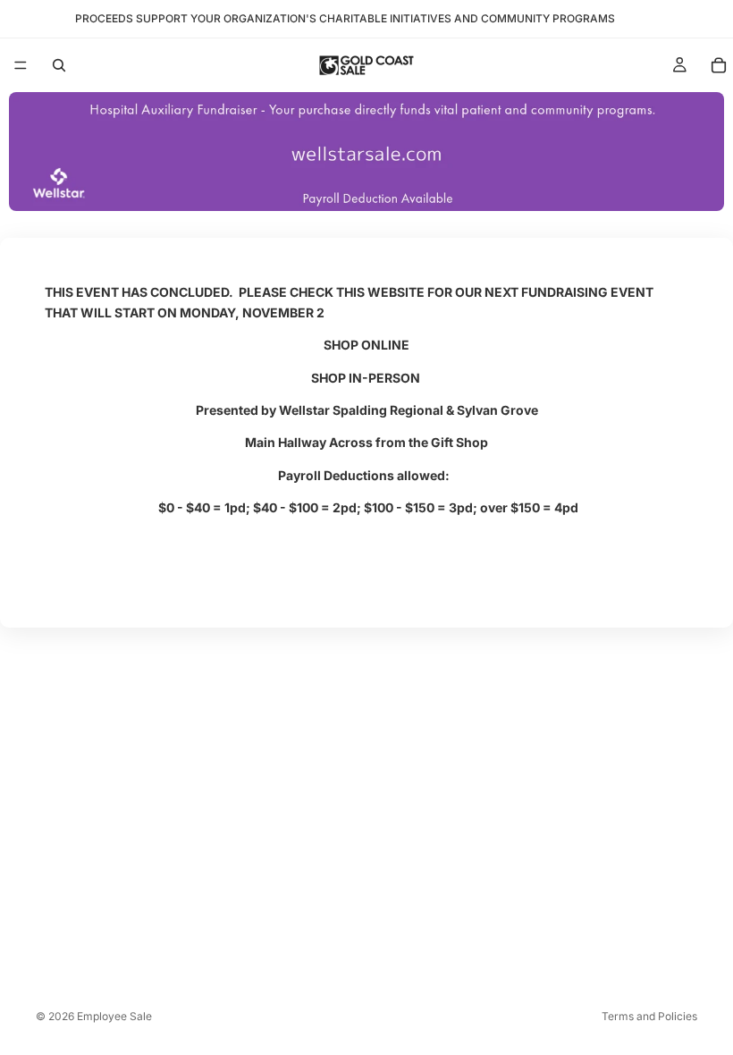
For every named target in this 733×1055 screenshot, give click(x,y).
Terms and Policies (649, 1016)
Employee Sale (114, 1016)
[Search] (59, 65)
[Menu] (20, 65)
